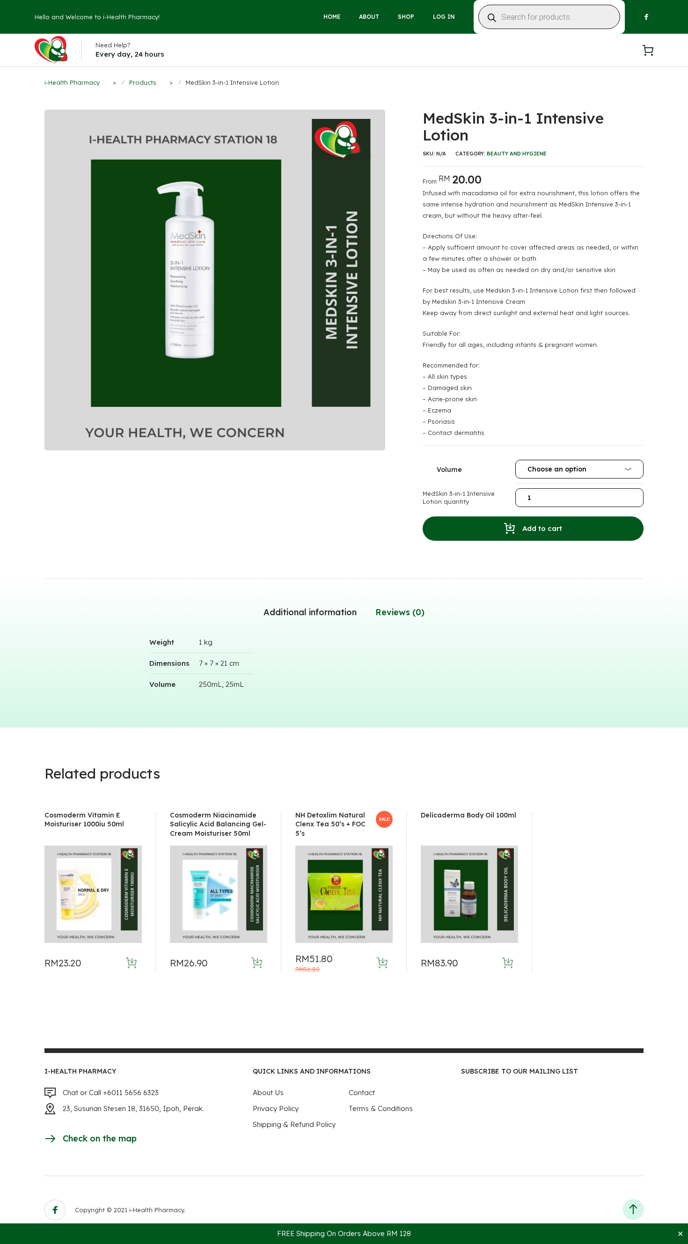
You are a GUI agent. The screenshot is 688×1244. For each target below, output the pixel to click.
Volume (449, 469)
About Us (268, 1092)
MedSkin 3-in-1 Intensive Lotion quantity (459, 498)
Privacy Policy (276, 1108)
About (369, 16)
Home (331, 16)
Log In (444, 16)
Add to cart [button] (131, 962)
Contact (362, 1092)
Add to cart (542, 528)
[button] (379, 115)
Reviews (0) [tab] (400, 612)
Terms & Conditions (381, 1108)
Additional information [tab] (310, 612)
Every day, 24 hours (129, 54)
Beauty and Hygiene (517, 153)
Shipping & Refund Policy (294, 1124)
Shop (406, 16)
